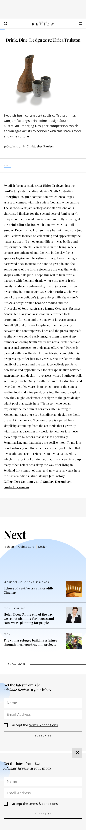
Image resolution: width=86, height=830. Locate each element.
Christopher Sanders (40, 146)
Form (7, 165)
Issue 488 (42, 582)
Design (42, 547)
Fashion (9, 547)
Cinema (29, 582)
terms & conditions (43, 725)
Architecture (26, 547)
